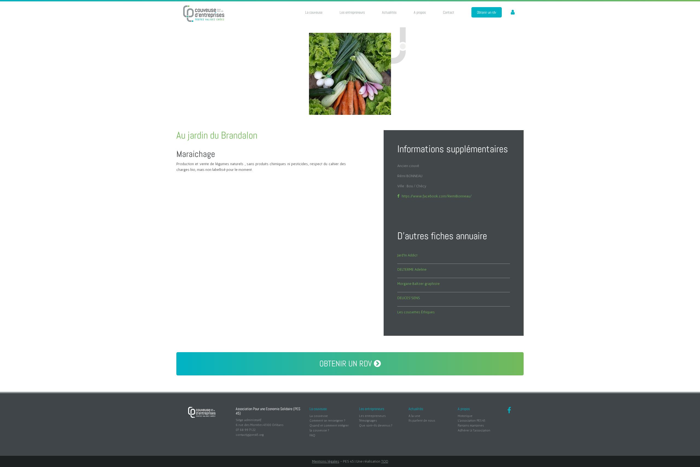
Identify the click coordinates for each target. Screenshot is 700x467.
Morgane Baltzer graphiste (418, 283)
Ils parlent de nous (422, 420)
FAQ (312, 435)
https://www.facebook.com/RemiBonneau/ (437, 196)
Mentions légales (325, 461)
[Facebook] (509, 411)
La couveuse (313, 12)
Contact (448, 12)
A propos (420, 12)
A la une (414, 416)
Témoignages (368, 420)
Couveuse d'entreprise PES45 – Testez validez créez (203, 13)
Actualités (389, 12)
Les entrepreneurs (352, 12)
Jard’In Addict (407, 255)
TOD (384, 461)
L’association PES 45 (471, 420)
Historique (465, 416)
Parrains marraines (471, 425)
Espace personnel (510, 12)
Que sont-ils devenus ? (375, 425)
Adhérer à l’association (474, 430)
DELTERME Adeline (412, 269)
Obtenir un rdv (486, 12)
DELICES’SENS (408, 298)
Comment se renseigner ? (327, 420)
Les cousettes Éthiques (416, 312)
